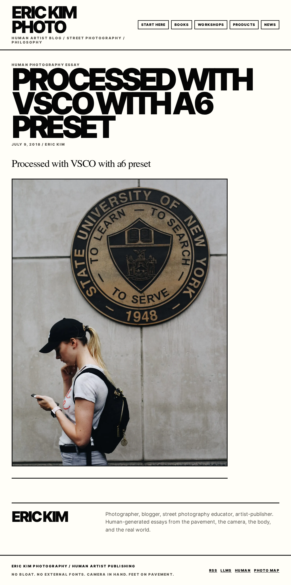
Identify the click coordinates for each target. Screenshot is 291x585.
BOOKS (181, 24)
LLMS (226, 570)
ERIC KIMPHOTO (44, 19)
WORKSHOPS (211, 24)
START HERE (153, 24)
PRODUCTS (244, 24)
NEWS (270, 24)
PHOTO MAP (266, 570)
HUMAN (243, 570)
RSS (213, 570)
